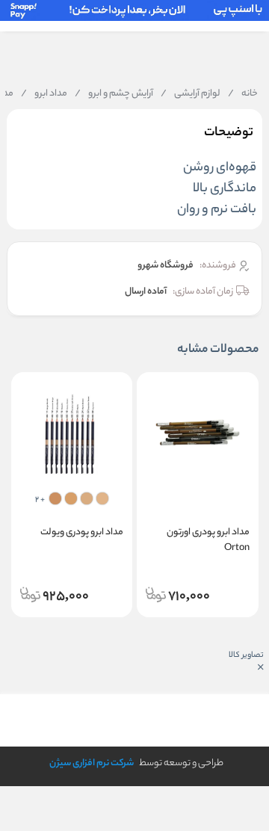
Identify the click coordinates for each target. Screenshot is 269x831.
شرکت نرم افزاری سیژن (91, 763)
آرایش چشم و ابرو (114, 94)
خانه (243, 94)
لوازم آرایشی (190, 94)
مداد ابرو (44, 94)
